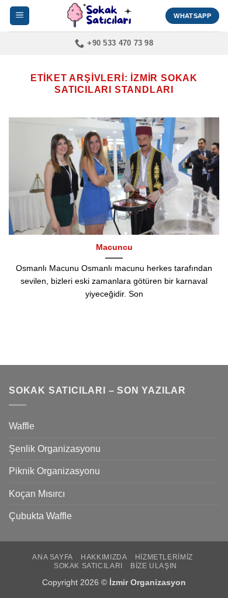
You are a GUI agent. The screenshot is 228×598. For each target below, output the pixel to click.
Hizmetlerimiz (164, 557)
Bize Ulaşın (153, 566)
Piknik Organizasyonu (54, 471)
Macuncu (114, 247)
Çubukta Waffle (40, 516)
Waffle (21, 426)
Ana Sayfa (52, 557)
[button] (19, 16)
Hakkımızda (104, 557)
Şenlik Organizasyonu (55, 449)
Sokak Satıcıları (88, 566)
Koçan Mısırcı (37, 494)
